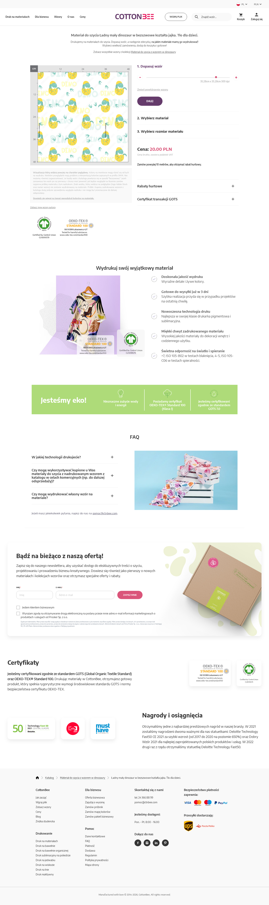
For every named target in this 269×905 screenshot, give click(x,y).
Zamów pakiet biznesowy (99, 816)
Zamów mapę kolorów (97, 811)
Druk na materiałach (47, 841)
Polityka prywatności (96, 860)
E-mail (59, 587)
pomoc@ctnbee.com (105, 513)
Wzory (58, 16)
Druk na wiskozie (45, 864)
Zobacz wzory (43, 807)
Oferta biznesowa (95, 797)
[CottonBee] (134, 17)
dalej (149, 101)
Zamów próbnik (94, 807)
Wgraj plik (176, 16)
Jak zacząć (41, 797)
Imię (18, 587)
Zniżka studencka (45, 821)
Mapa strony (92, 864)
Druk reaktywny (45, 874)
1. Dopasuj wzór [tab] (149, 66)
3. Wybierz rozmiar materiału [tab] (160, 131)
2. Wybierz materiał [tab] (152, 118)
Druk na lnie (42, 869)
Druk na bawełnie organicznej (52, 850)
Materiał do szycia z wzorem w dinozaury (153, 51)
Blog (38, 816)
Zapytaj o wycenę (94, 802)
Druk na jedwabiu (45, 860)
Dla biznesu (42, 16)
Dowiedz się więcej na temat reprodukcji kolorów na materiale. (63, 198)
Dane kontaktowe (95, 836)
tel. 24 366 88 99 (143, 797)
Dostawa (90, 850)
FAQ (87, 841)
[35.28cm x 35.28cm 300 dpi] (216, 77)
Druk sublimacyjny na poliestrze (53, 855)
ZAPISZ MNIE (130, 595)
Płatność (90, 845)
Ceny (83, 16)
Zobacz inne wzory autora (42, 207)
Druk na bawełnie (45, 845)
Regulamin (91, 855)
